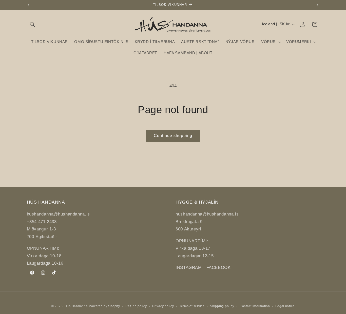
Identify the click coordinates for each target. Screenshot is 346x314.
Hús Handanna (76, 306)
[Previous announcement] (28, 5)
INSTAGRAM (189, 267)
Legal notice (285, 306)
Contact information (255, 306)
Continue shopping (173, 135)
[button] (33, 24)
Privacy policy (163, 306)
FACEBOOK (218, 267)
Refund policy (136, 306)
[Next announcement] (317, 5)
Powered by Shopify (104, 306)
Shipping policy (222, 306)
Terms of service (192, 306)
